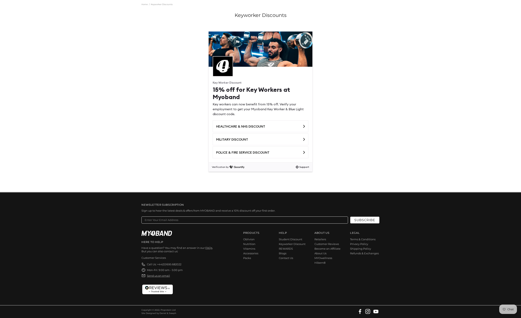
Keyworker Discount (292, 244)
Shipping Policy (360, 248)
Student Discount (290, 239)
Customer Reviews (326, 244)
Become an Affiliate (327, 248)
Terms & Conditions (362, 239)
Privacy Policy (359, 244)
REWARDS (286, 248)
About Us (320, 253)
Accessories (250, 253)
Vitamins (249, 248)
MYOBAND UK (156, 233)
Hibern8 (319, 262)
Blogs (282, 253)
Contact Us (286, 258)
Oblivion (249, 239)
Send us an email (158, 275)
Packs (247, 258)
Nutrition (249, 244)
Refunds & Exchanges (364, 253)
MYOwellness (323, 258)
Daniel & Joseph (168, 313)
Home (144, 4)
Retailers (320, 239)
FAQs (208, 247)
